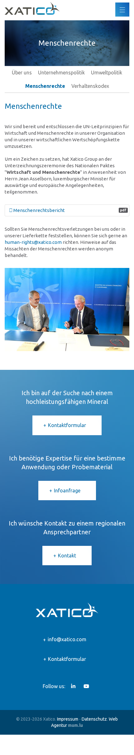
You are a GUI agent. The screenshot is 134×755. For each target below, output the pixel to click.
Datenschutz (94, 719)
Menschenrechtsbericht (69, 210)
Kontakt (67, 555)
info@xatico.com (67, 639)
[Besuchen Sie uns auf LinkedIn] (73, 686)
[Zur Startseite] (32, 8)
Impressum (67, 719)
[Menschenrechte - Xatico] (67, 309)
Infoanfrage (67, 490)
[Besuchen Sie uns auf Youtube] (86, 686)
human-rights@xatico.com (33, 242)
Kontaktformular (67, 425)
